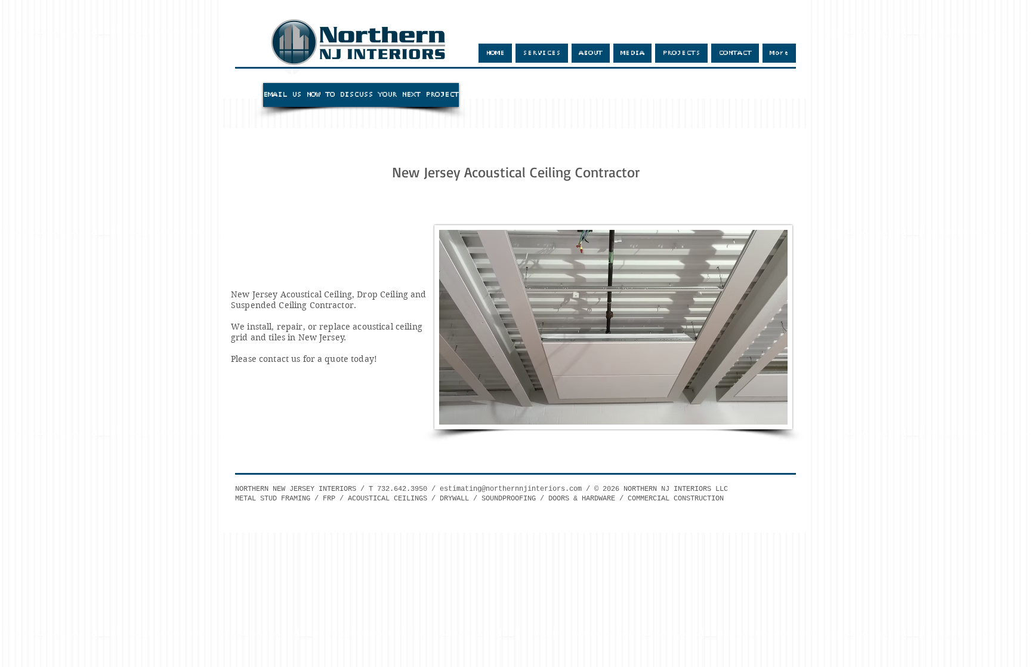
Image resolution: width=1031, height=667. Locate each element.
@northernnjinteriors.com (531, 489)
